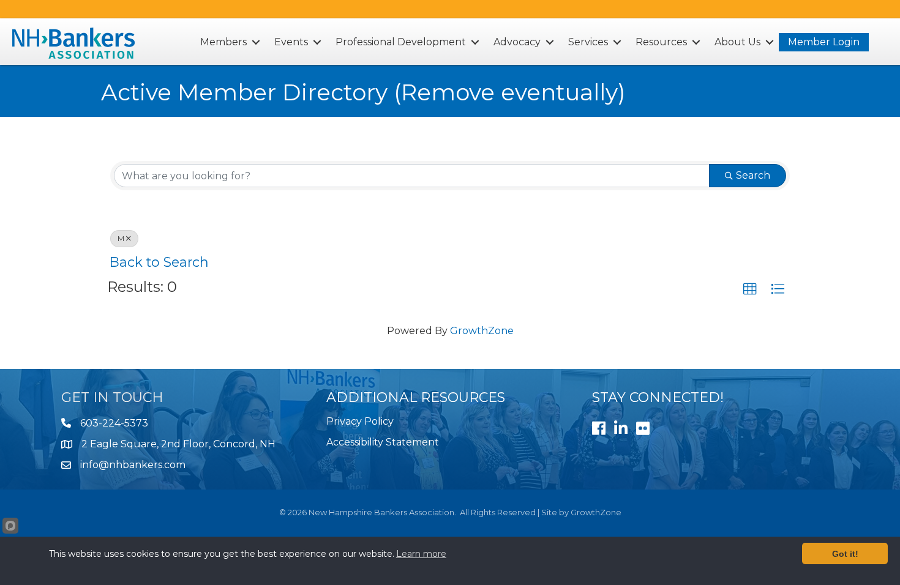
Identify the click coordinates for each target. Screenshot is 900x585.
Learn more (421, 553)
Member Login (824, 42)
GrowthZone (482, 331)
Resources (661, 42)
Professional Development (401, 42)
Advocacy (517, 42)
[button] (750, 289)
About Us (737, 42)
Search (753, 175)
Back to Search (159, 262)
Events (291, 42)
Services (588, 42)
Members (223, 42)
